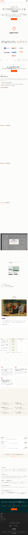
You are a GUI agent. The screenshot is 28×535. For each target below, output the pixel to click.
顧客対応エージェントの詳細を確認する (5, 163)
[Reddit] (18, 523)
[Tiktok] (19, 523)
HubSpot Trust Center (8, 384)
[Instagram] (11, 523)
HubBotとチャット (14, 456)
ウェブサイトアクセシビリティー (21, 531)
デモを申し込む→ (14, 399)
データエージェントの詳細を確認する (5, 202)
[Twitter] (14, 523)
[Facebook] (9, 523)
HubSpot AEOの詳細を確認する (4, 87)
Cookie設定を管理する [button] (14, 533)
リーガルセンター (4, 531)
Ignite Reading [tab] (14, 296)
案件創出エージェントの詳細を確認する (5, 125)
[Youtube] (13, 523)
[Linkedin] (16, 523)
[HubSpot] (2, 0)
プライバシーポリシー (10, 531)
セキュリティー (15, 531)
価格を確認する (3, 435)
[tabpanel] (14, 275)
